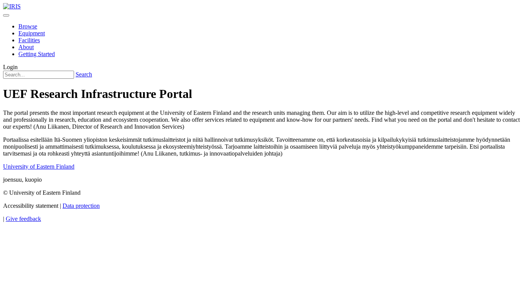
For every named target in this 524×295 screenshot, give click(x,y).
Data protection (81, 205)
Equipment (31, 33)
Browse (27, 26)
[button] (10, 67)
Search (84, 74)
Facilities (29, 40)
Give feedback (23, 218)
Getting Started (36, 54)
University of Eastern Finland (38, 166)
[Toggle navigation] (6, 15)
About (26, 47)
